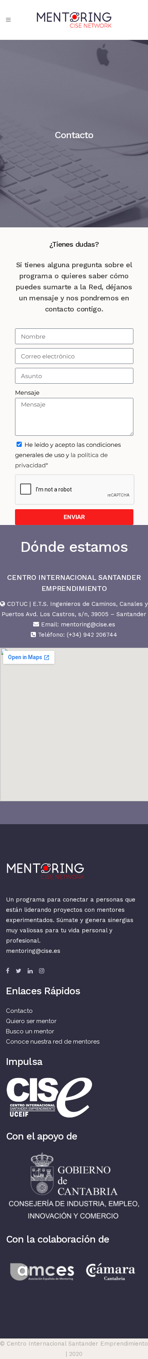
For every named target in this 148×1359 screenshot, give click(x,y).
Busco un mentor (30, 1031)
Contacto (19, 1010)
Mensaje (27, 392)
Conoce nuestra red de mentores (52, 1041)
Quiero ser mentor (31, 1021)
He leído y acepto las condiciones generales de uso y (68, 455)
